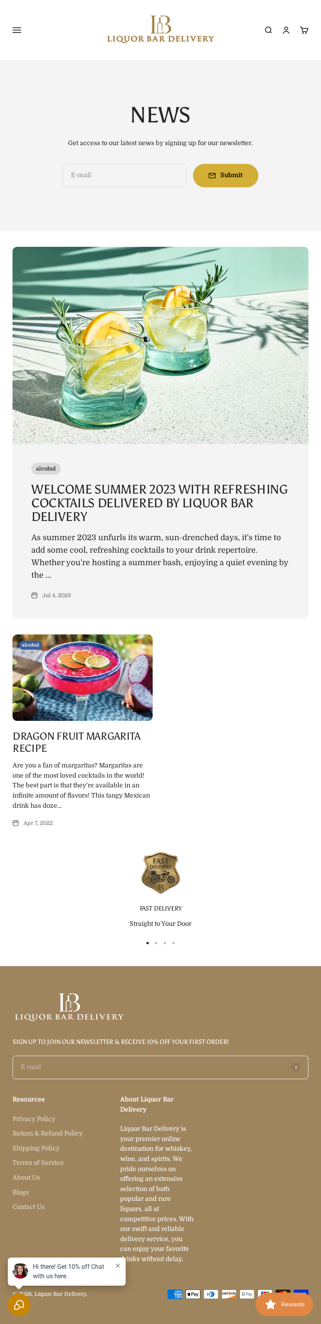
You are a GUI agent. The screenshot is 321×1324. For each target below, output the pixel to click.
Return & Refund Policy (48, 1133)
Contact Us (29, 1207)
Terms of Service (38, 1162)
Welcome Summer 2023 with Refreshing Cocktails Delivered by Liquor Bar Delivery (159, 503)
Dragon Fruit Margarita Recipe (76, 742)
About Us (26, 1177)
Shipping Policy (36, 1148)
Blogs (21, 1192)
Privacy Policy (34, 1119)
